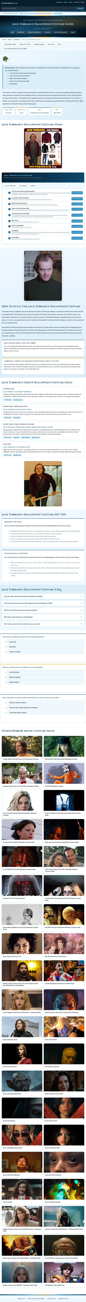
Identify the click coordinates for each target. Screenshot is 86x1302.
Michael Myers (36, 437)
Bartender (12, 647)
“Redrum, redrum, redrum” (18, 702)
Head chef (12, 642)
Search (80, 8)
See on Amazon (77, 192)
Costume (9, 3)
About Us (21, 1298)
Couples (76, 2)
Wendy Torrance (18, 399)
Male (65, 2)
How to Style (25, 44)
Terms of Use (63, 1298)
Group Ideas (39, 44)
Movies (10, 39)
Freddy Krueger (25, 437)
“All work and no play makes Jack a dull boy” (23, 707)
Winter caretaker (15, 652)
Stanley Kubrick (34, 32)
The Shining (16, 39)
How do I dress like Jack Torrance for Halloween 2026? (43, 596)
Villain (48, 32)
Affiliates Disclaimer (36, 1298)
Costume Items (10, 44)
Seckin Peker (58, 13)
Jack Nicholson (61, 32)
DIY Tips (51, 44)
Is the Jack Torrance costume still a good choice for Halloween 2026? (43, 603)
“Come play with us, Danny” (18, 712)
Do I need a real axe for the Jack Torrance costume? (43, 624)
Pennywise (16, 437)
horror (21, 32)
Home (4, 39)
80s (12, 32)
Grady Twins (17, 417)
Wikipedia (32, 104)
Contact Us (51, 1298)
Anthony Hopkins (15, 677)
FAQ (59, 44)
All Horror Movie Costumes (15, 49)
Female (59, 2)
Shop (83, 2)
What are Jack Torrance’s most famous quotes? (43, 610)
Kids (70, 2)
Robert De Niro (14, 682)
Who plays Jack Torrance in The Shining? (43, 617)
